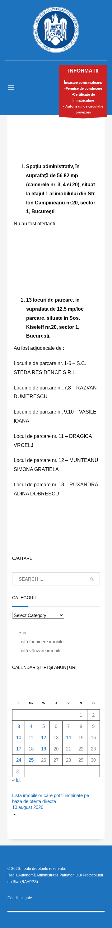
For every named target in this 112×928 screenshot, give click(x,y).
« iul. (16, 780)
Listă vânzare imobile (39, 650)
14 (68, 737)
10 (18, 737)
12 (43, 737)
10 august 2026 (27, 807)
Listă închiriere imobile (40, 641)
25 (31, 760)
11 (31, 737)
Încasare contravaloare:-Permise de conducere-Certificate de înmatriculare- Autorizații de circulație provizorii (83, 91)
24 (18, 760)
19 (43, 748)
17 (18, 748)
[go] (92, 579)
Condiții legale (19, 898)
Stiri (22, 632)
